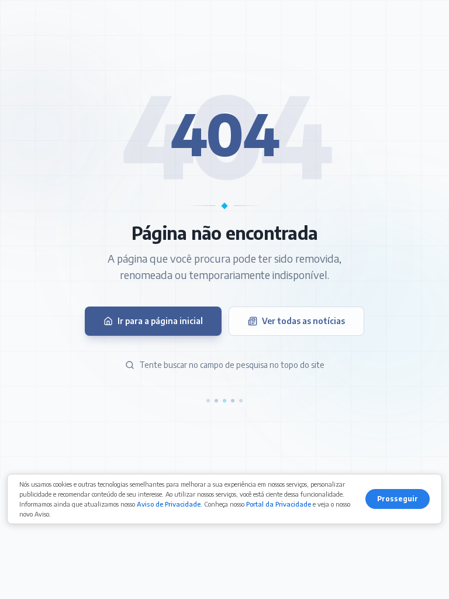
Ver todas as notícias (303, 321)
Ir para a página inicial (160, 321)
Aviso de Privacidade (169, 504)
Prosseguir (397, 498)
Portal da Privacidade (278, 504)
